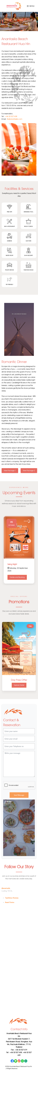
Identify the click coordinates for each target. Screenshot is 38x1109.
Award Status (9, 902)
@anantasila (6, 888)
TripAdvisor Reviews (11, 897)
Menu (32, 6)
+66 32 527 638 (11, 116)
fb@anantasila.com (14, 119)
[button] (3, 21)
